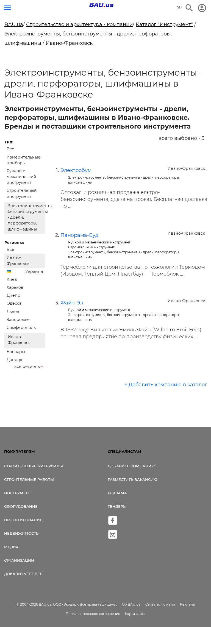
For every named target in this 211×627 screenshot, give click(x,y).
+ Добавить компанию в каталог (165, 385)
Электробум (75, 170)
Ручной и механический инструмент (21, 176)
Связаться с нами (160, 604)
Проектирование (23, 520)
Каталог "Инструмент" (164, 24)
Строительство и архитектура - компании (79, 24)
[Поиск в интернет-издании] (189, 8)
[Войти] (202, 8)
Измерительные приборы (23, 160)
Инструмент (17, 493)
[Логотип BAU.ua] (101, 5)
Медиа (11, 547)
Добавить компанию (131, 466)
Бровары (16, 351)
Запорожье (18, 319)
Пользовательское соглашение (93, 614)
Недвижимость (21, 533)
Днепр (13, 295)
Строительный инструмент (22, 193)
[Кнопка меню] (7, 7)
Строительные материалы (33, 466)
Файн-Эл (71, 303)
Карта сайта (135, 614)
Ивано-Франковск (69, 43)
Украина (34, 271)
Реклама (117, 493)
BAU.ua (13, 24)
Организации (19, 560)
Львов (13, 311)
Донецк (14, 359)
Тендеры (117, 506)
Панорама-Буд (79, 235)
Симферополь (21, 327)
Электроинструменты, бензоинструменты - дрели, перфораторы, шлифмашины (26, 217)
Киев (12, 279)
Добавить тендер (23, 573)
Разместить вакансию (132, 479)
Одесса (14, 303)
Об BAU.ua (131, 604)
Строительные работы (29, 479)
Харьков (15, 287)
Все (10, 148)
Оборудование (21, 506)
